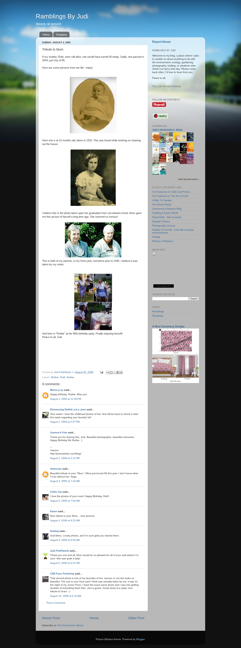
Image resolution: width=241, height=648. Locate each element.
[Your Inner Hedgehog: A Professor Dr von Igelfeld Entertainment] (184, 140)
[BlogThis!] (111, 372)
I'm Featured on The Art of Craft (170, 196)
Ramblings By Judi (62, 16)
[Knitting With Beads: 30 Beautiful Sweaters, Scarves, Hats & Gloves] (170, 141)
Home (46, 34)
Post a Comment (56, 603)
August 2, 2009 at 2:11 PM (65, 458)
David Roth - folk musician (166, 217)
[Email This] (108, 372)
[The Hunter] (191, 151)
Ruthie (70, 377)
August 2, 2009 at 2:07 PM (65, 422)
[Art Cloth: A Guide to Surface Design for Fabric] (184, 163)
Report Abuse (161, 41)
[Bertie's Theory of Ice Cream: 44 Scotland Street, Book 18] (177, 140)
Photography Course (163, 225)
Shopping (61, 34)
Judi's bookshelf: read (167, 130)
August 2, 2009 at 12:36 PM (65, 399)
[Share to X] (114, 372)
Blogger (140, 639)
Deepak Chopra (161, 221)
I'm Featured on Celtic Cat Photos (171, 192)
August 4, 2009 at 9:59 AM (65, 540)
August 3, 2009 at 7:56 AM (65, 501)
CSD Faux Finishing (62, 573)
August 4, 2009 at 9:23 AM (65, 520)
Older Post (136, 618)
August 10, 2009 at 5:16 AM (65, 596)
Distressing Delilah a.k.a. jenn (68, 409)
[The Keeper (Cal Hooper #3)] (191, 140)
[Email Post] (101, 372)
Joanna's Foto (58, 432)
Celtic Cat (56, 492)
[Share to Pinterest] (121, 372)
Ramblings (158, 311)
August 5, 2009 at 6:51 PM (65, 563)
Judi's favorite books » (188, 179)
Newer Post (51, 618)
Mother (55, 377)
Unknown (56, 468)
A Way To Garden (162, 200)
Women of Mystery (162, 241)
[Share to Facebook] (118, 372)
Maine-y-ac (56, 390)
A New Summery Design (168, 326)
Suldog (54, 531)
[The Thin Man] (177, 161)
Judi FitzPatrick (59, 550)
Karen (53, 511)
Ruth (62, 377)
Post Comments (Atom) (70, 625)
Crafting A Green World (165, 213)
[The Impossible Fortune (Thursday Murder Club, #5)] (170, 161)
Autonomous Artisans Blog (167, 208)
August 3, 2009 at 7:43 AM (65, 481)
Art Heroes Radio (161, 204)
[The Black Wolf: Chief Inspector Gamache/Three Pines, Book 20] (163, 161)
